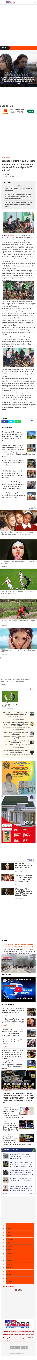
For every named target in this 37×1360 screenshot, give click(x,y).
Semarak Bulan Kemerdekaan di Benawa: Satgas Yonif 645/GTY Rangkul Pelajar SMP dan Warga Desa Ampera (19, 188)
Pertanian (9, 1267)
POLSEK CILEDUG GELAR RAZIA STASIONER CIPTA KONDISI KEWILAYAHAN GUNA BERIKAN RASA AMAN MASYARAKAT (18, 196)
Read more (21, 719)
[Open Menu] (2, 2)
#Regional (5, 414)
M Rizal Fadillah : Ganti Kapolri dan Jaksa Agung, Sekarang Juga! (16, 733)
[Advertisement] (18, 26)
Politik (8, 1271)
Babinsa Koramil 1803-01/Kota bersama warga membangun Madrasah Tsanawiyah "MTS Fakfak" (18, 165)
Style (7, 1278)
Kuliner (8, 1253)
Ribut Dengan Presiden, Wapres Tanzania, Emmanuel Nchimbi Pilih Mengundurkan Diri (19, 1156)
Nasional (9, 1257)
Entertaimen (10, 1239)
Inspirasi (9, 1246)
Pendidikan (9, 1264)
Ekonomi (8, 1235)
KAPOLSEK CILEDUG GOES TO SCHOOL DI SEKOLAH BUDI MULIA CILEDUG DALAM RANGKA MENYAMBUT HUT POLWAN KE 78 (12, 1032)
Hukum (8, 1242)
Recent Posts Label (18, 758)
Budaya (8, 1225)
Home (3, 157)
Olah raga (9, 1260)
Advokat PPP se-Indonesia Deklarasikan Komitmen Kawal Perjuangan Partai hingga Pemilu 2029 (16, 713)
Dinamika (9, 1232)
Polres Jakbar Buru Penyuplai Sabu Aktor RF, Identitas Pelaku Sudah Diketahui (12, 1042)
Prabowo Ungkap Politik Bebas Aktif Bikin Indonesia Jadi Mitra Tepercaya (16, 741)
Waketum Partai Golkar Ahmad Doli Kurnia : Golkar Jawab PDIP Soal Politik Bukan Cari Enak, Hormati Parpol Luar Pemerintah (16, 724)
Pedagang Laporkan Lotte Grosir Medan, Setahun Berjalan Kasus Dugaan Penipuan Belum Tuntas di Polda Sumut (11, 1127)
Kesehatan (9, 1250)
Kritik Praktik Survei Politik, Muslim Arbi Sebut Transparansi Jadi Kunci (16, 751)
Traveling (9, 1282)
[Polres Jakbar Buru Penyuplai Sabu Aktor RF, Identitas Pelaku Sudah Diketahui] (31, 1043)
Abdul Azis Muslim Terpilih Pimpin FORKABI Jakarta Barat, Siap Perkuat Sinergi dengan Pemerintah (13, 1010)
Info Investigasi (23, 1353)
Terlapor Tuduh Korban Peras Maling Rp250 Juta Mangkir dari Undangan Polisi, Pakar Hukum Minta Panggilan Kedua (13, 1113)
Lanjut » (32, 1193)
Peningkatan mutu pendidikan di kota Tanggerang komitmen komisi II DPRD (20, 1179)
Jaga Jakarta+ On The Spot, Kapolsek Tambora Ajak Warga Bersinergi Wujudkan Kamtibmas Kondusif (18, 204)
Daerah (8, 1228)
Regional (8, 157)
